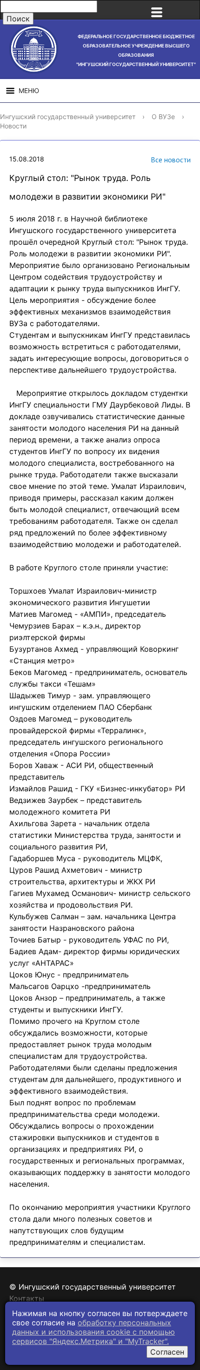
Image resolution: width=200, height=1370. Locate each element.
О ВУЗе (163, 116)
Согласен (167, 1352)
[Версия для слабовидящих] (188, 9)
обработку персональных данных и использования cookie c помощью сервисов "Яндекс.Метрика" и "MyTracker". (93, 1332)
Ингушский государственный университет (67, 116)
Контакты (26, 1298)
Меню (29, 90)
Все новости (171, 159)
